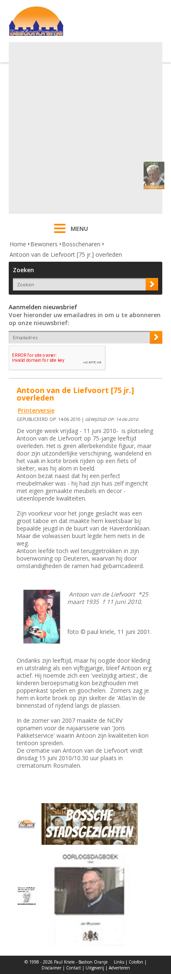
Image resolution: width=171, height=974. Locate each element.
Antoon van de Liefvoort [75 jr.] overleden (66, 254)
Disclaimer (51, 968)
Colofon (136, 962)
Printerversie (36, 410)
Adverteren (119, 968)
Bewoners (44, 244)
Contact (73, 968)
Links (119, 962)
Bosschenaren (81, 244)
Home (18, 244)
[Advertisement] (85, 128)
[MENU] (60, 234)
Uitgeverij (95, 968)
